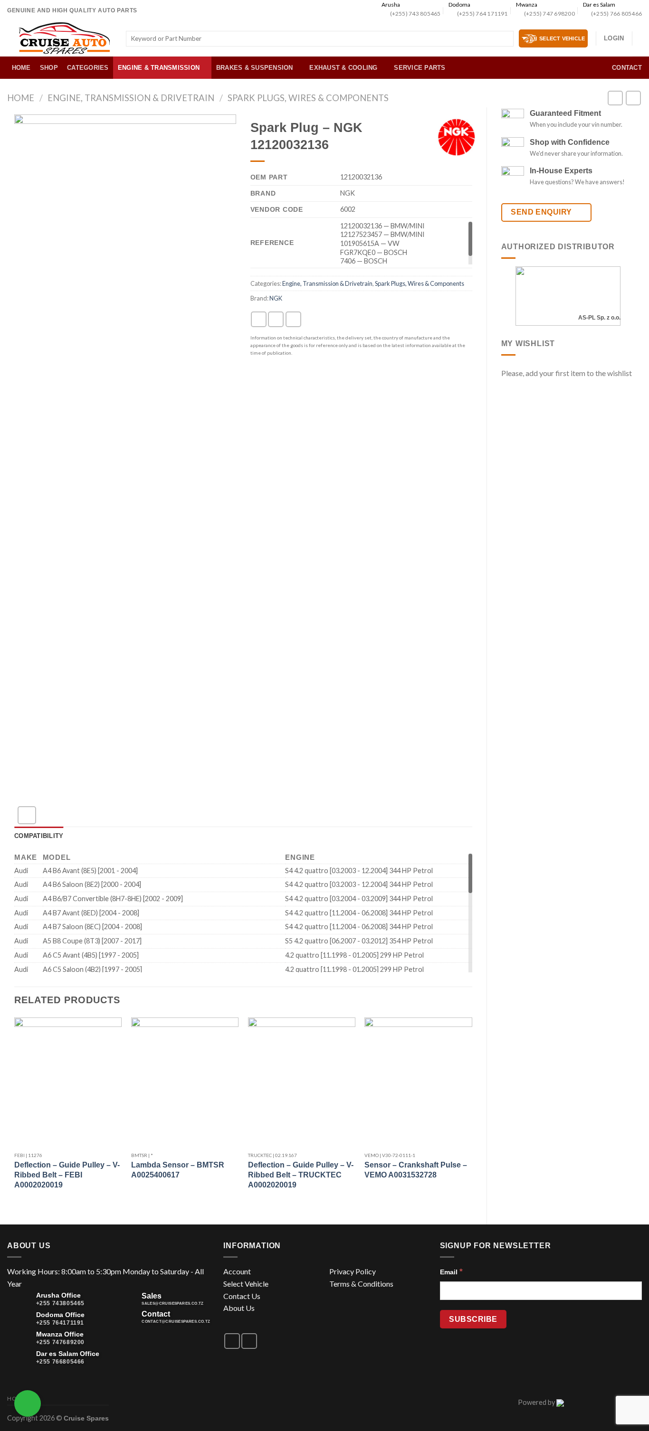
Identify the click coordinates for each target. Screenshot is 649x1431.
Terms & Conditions (361, 1283)
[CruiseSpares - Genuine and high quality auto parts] (64, 38)
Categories (88, 67)
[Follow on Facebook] (232, 1341)
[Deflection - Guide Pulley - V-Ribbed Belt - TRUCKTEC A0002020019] (301, 1081)
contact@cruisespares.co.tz (176, 1321)
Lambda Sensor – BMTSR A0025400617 (177, 1170)
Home (21, 67)
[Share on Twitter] (276, 319)
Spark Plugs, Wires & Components (308, 98)
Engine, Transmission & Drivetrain (131, 98)
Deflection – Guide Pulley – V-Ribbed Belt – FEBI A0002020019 (67, 1175)
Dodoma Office (60, 1314)
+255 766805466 (60, 1361)
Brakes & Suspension (254, 67)
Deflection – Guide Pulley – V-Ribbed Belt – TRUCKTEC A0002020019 (300, 1175)
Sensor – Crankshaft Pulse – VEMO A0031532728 (415, 1170)
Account (237, 1271)
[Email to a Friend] (293, 319)
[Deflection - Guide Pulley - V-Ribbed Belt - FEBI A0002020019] (68, 1081)
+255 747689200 (60, 1342)
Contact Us (241, 1295)
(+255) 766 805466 (616, 13)
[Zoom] (27, 815)
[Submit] (504, 39)
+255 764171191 (60, 1322)
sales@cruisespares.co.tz (173, 1303)
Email (451, 1271)
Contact (627, 67)
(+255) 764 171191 (482, 13)
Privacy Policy (352, 1271)
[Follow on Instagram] (249, 1341)
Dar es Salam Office (67, 1353)
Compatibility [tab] (38, 835)
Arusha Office (58, 1295)
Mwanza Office (60, 1334)
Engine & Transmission (159, 67)
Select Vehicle (245, 1283)
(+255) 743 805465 (415, 13)
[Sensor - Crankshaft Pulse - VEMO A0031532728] (418, 1081)
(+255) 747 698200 (549, 13)
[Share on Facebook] (259, 319)
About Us (239, 1307)
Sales (152, 1296)
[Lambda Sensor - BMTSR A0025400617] (185, 1081)
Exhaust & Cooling (343, 67)
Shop (49, 67)
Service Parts (419, 67)
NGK (275, 298)
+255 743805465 (60, 1303)
